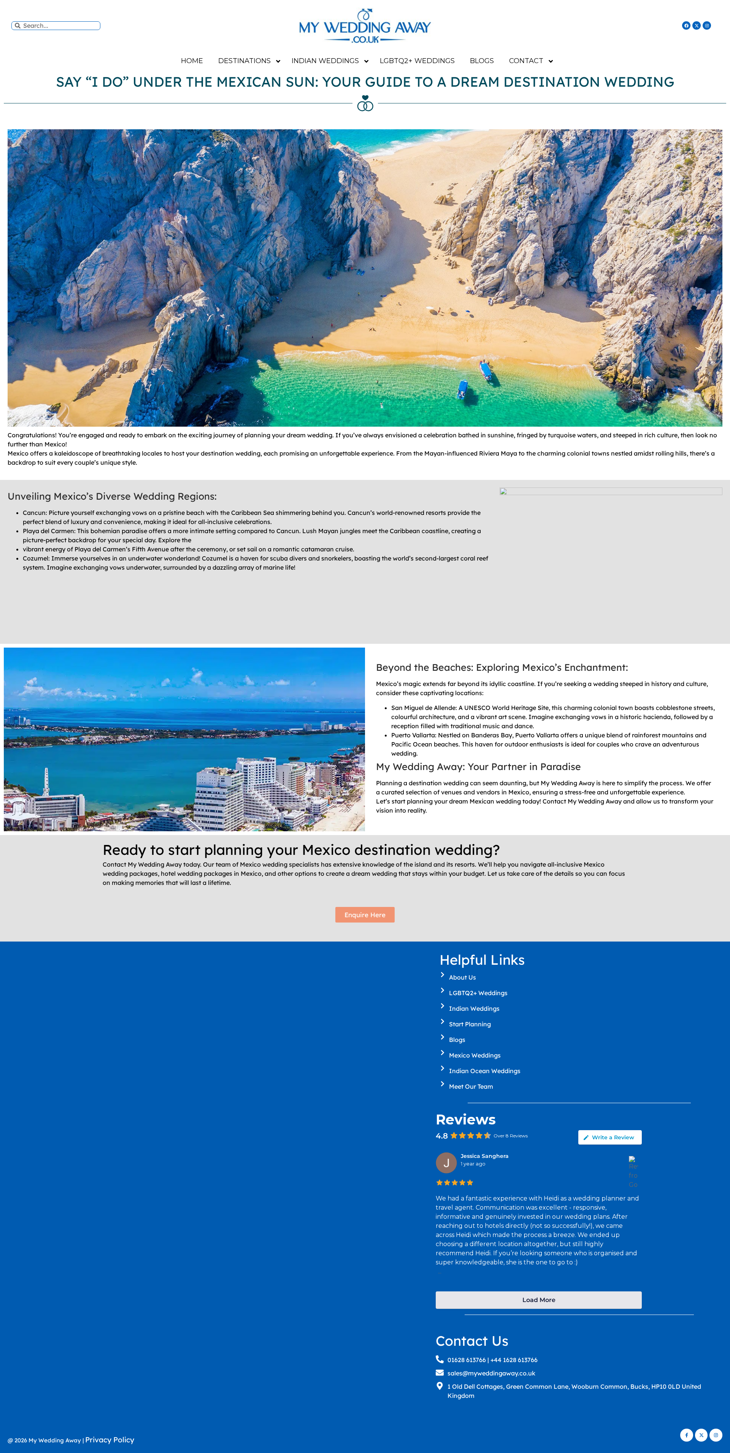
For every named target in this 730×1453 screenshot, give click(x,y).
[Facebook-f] (686, 1435)
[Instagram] (707, 25)
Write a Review (613, 1137)
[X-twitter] (696, 25)
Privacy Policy (109, 1439)
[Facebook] (686, 25)
